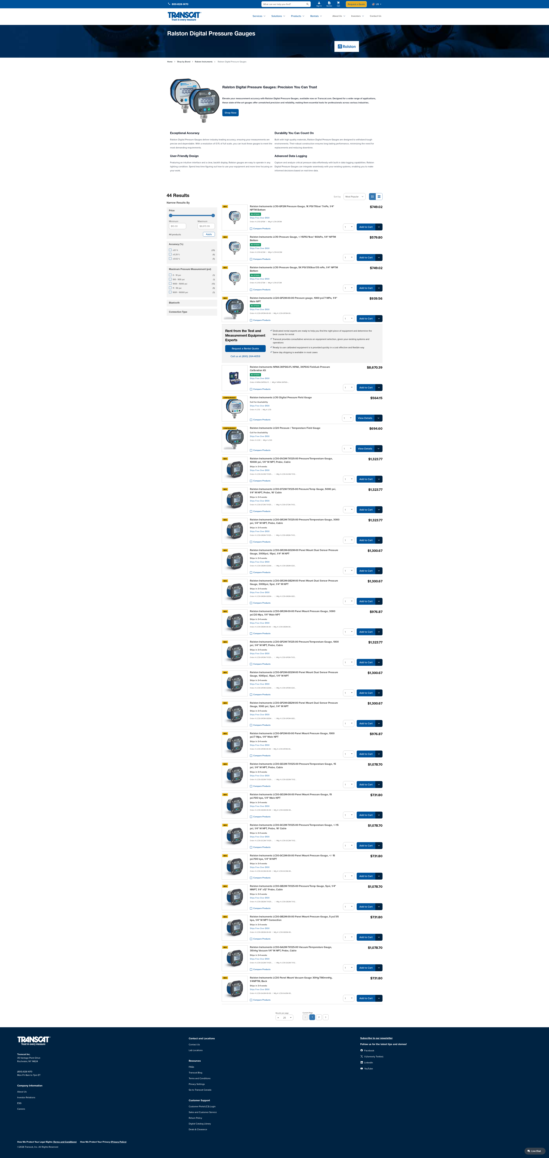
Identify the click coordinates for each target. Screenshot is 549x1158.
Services (257, 16)
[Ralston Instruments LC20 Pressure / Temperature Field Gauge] (235, 439)
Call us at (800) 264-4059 (245, 356)
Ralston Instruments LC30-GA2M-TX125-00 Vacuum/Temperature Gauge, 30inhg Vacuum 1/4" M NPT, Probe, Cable (291, 948)
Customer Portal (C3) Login (202, 1106)
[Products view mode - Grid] (379, 196)
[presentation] (188, 198)
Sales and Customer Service (203, 1112)
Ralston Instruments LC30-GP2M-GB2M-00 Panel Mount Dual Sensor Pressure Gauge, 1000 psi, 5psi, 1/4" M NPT (294, 704)
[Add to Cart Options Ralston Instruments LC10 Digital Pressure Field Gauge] (378, 418)
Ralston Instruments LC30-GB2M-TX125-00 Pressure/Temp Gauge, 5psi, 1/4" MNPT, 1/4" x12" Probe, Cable (293, 887)
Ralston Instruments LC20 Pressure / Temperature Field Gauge (285, 428)
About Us (337, 16)
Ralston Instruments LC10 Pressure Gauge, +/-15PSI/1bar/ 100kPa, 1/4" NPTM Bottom (293, 238)
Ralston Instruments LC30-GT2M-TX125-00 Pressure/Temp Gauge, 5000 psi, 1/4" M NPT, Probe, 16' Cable (293, 490)
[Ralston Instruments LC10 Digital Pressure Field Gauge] (235, 409)
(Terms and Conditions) (65, 1142)
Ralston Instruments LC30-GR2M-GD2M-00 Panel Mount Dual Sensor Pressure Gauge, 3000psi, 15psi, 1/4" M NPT (294, 551)
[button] (376, 4)
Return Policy (195, 1117)
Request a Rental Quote (245, 348)
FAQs (191, 1066)
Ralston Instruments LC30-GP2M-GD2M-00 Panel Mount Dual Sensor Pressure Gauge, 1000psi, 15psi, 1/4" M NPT (294, 674)
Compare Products (262, 228)
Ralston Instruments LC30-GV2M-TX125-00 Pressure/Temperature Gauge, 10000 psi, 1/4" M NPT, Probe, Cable (291, 460)
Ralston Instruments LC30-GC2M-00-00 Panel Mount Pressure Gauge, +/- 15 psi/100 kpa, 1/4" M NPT (292, 857)
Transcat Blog (195, 1072)
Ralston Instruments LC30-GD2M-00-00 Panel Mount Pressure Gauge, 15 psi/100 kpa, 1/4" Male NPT (291, 796)
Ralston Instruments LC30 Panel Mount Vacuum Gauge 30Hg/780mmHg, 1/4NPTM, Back (291, 979)
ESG (19, 1103)
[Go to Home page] (185, 16)
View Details (365, 418)
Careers (21, 1108)
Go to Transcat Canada (200, 1089)
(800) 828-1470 (24, 1071)
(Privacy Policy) (118, 1142)
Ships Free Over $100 (260, 217)
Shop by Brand (183, 61)
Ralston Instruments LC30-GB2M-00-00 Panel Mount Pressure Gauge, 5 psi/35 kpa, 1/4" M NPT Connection (294, 918)
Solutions (276, 16)
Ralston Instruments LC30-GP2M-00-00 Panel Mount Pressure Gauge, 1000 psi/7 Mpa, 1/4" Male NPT (292, 735)
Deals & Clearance (198, 1129)
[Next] (326, 1017)
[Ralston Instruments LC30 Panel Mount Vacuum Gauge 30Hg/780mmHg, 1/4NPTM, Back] (235, 989)
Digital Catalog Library (200, 1123)
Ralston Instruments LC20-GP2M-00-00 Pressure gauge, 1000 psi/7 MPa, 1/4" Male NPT (293, 299)
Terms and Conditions (199, 1078)
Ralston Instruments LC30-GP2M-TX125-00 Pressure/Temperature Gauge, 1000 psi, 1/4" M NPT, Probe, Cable (294, 643)
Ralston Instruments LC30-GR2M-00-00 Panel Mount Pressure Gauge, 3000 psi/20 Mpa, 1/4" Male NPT (292, 612)
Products (296, 16)
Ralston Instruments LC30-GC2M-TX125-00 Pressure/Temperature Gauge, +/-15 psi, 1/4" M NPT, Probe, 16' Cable (294, 826)
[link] (305, 1017)
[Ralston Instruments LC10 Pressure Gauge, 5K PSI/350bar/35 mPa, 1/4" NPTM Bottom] (235, 278)
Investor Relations (26, 1097)
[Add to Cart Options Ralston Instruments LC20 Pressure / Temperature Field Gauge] (378, 448)
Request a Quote (356, 4)
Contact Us (375, 16)
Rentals (314, 16)
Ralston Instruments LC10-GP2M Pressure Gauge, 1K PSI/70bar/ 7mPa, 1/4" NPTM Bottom (292, 208)
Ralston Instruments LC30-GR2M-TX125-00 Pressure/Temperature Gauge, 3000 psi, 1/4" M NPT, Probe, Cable (294, 521)
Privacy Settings (197, 1084)
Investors (356, 16)
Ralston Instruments (204, 61)
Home (170, 61)
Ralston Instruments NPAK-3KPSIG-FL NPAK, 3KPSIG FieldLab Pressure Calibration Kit (290, 368)
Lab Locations (196, 1050)
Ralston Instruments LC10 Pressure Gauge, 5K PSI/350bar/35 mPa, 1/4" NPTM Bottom (294, 269)
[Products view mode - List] (372, 196)
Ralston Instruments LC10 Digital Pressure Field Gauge (281, 397)
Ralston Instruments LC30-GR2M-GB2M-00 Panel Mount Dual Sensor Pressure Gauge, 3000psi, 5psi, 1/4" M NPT (294, 582)
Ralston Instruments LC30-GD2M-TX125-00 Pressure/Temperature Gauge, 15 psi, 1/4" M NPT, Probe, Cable (293, 765)
